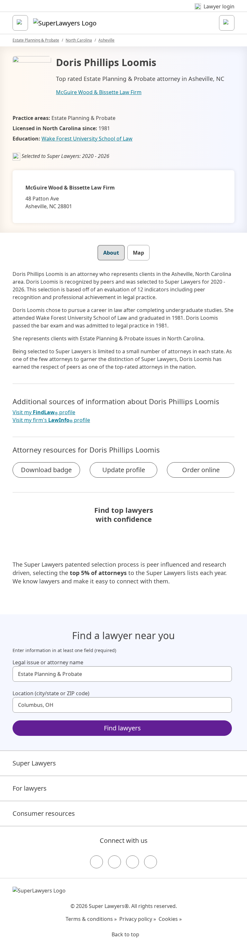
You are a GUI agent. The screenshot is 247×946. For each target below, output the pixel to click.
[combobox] (122, 674)
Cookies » (170, 918)
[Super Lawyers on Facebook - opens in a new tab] (96, 861)
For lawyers (30, 788)
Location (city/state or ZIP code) (51, 693)
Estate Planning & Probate (36, 40)
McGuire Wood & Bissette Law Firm (99, 92)
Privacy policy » (137, 918)
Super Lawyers (34, 763)
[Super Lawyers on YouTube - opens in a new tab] (132, 861)
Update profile (123, 469)
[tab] (111, 252)
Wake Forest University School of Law (87, 138)
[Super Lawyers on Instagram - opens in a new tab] (114, 861)
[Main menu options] (20, 23)
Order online (201, 469)
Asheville (106, 40)
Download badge (46, 469)
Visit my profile (44, 412)
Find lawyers (122, 728)
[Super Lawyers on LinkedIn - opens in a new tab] (150, 861)
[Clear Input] (224, 674)
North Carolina (79, 40)
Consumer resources (44, 813)
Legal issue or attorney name (48, 662)
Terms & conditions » (91, 918)
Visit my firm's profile (51, 420)
